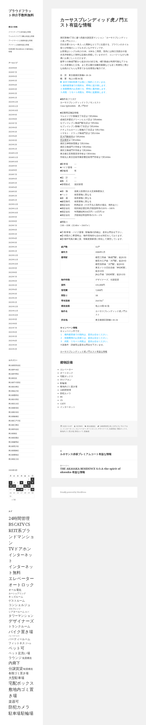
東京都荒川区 (14, 446)
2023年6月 (13, 229)
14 (25, 486)
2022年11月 (13, 259)
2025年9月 (13, 114)
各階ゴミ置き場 (19, 673)
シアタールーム (17, 611)
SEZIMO (79, 426)
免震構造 (27, 658)
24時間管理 (19, 518)
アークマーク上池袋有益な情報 (21, 40)
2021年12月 (13, 306)
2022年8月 (13, 272)
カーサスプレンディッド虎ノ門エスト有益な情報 (83, 351)
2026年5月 (13, 80)
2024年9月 (13, 166)
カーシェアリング (17, 593)
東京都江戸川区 (15, 420)
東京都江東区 (14, 425)
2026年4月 (13, 85)
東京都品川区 (14, 391)
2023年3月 (13, 242)
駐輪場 (27, 713)
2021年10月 (13, 315)
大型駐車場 (16, 678)
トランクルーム (19, 626)
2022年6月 (13, 281)
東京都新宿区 (14, 408)
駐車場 (15, 713)
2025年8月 (13, 119)
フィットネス (17, 643)
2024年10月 (13, 161)
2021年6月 (13, 332)
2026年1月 (13, 97)
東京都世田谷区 (15, 365)
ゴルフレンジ (15, 608)
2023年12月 (13, 204)
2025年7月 (13, 123)
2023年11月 (13, 208)
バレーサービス (14, 636)
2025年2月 (13, 144)
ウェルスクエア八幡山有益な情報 (21, 36)
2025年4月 (13, 136)
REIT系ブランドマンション (21, 536)
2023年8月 (13, 221)
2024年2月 (13, 196)
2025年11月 (13, 106)
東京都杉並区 (14, 412)
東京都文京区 (14, 403)
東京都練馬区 (14, 442)
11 (14, 486)
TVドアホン (20, 549)
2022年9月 (13, 268)
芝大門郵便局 (66, 136)
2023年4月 (13, 238)
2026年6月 (13, 76)
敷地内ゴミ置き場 (67, 431)
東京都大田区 (14, 399)
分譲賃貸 (16, 668)
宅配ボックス (21, 683)
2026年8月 (13, 68)
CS (27, 524)
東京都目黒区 (14, 438)
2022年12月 (13, 255)
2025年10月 (13, 110)
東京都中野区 (14, 374)
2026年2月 (13, 93)
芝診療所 (64, 139)
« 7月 (14, 499)
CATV (19, 524)
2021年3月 (13, 345)
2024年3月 (13, 191)
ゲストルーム (17, 600)
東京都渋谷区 (14, 429)
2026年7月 (13, 72)
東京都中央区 (14, 369)
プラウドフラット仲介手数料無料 (21, 13)
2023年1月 (13, 251)
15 (29, 486)
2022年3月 (13, 293)
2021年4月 (13, 340)
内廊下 (14, 662)
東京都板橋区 (14, 416)
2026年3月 (13, 89)
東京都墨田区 (14, 395)
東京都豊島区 (14, 455)
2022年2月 (13, 298)
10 (11, 486)
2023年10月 (13, 212)
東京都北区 (13, 378)
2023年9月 (13, 217)
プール (28, 643)
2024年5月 (13, 183)
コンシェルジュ (20, 605)
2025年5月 (13, 132)
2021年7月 (13, 328)
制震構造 (28, 669)
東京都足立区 (14, 459)
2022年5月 (13, 285)
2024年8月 (13, 170)
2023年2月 (13, 247)
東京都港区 (13, 433)
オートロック (21, 585)
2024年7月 (13, 174)
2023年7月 (13, 225)
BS (11, 524)
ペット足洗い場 (19, 653)
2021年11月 (13, 311)
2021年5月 (13, 336)
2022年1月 (13, 302)
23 (33, 489)
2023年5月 (13, 234)
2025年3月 (13, 140)
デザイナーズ (21, 621)
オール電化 (15, 589)
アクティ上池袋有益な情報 (19, 45)
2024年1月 (13, 200)
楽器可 (14, 701)
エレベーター (21, 578)
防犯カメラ (19, 707)
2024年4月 (13, 187)
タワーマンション (21, 616)
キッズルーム (16, 596)
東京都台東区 (14, 386)
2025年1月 (13, 149)
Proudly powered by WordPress (73, 492)
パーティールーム (19, 639)
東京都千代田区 (15, 382)
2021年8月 (13, 323)
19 (18, 489)
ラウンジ (15, 657)
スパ (27, 611)
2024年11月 (13, 157)
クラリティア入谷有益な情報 (20, 32)
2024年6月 (13, 178)
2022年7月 (13, 276)
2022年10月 (13, 264)
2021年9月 (13, 319)
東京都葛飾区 (14, 450)
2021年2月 (13, 349)
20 (22, 489)
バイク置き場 (21, 631)
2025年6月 (13, 127)
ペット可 (16, 648)
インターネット (69, 429)
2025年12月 (13, 102)
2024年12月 (13, 153)
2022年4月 (13, 289)
